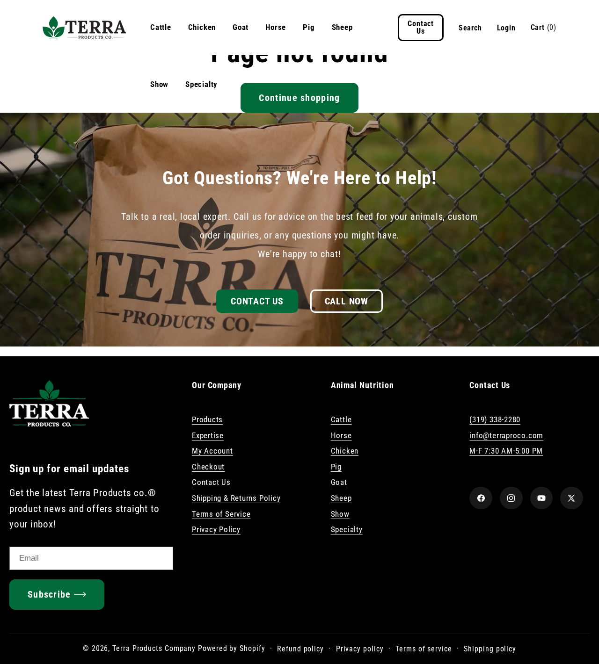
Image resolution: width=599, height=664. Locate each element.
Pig (308, 27)
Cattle (160, 27)
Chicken (202, 27)
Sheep (342, 27)
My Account (212, 450)
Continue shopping (299, 97)
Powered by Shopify (231, 648)
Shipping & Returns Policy (236, 498)
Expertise (208, 435)
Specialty (201, 84)
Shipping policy (490, 648)
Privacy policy (360, 648)
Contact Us (211, 482)
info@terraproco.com (506, 435)
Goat (240, 27)
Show (159, 84)
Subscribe (49, 594)
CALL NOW (346, 301)
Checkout (208, 466)
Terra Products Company (154, 648)
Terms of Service (221, 514)
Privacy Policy (216, 529)
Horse (275, 27)
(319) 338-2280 (494, 419)
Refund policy (300, 648)
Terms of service (423, 648)
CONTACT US (257, 301)
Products (207, 419)
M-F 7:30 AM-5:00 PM (506, 450)
